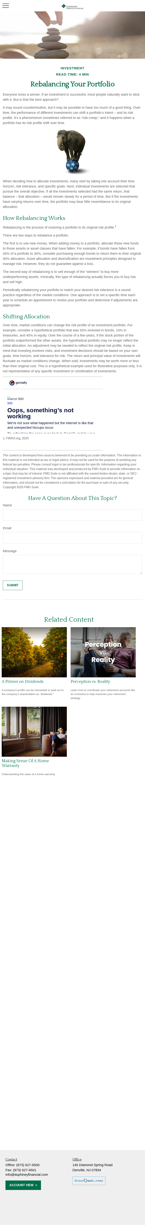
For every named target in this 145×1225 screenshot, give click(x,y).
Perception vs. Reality (90, 681)
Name (7, 505)
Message (10, 551)
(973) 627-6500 (27, 1165)
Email (7, 528)
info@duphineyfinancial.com (26, 1175)
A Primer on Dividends (23, 681)
